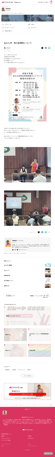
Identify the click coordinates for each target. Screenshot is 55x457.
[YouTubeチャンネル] (17, 250)
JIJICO (2, 446)
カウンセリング (21, 369)
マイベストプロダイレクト (6, 444)
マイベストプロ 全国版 (5, 440)
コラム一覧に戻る (27, 375)
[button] (25, 249)
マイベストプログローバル (33, 446)
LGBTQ (28, 369)
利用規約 (29, 436)
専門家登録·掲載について (6, 434)
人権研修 (8, 51)
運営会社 (3, 436)
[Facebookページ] (13, 250)
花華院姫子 (7, 369)
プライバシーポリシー (5, 438)
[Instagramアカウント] (15, 250)
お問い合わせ (30, 438)
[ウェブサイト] (20, 250)
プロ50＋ (29, 444)
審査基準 (6, 424)
